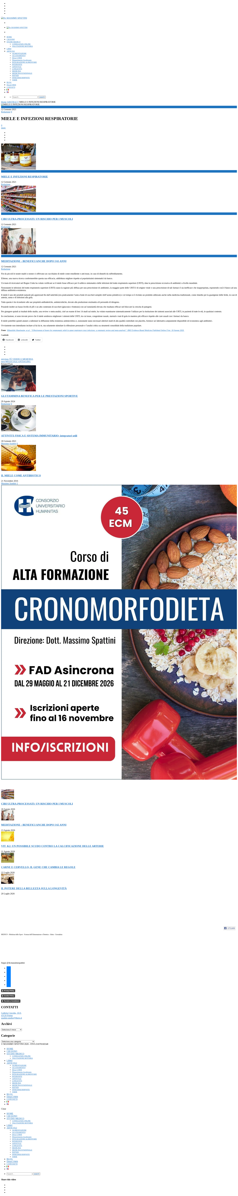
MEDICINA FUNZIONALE (22, 73)
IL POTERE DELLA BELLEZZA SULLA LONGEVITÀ (34, 888)
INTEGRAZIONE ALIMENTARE (24, 62)
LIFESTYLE (16, 67)
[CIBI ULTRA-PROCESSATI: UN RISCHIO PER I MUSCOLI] (7, 798)
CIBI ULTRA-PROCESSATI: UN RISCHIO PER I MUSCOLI (37, 219)
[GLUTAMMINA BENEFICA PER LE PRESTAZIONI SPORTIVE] (18, 390)
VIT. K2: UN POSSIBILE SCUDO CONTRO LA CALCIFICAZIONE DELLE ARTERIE (52, 846)
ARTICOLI (11, 51)
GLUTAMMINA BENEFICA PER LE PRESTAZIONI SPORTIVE (39, 396)
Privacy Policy (9, 991)
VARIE (14, 80)
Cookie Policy (9, 996)
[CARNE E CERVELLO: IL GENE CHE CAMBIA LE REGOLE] (7, 862)
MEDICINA (16, 71)
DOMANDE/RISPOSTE (21, 78)
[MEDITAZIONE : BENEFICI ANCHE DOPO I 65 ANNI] (7, 819)
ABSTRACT (13, 102)
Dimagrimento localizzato (22, 60)
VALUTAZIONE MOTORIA (22, 46)
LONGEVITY (17, 69)
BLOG (9, 82)
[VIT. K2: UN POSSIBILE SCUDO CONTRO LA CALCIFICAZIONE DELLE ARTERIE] (7, 841)
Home (3, 102)
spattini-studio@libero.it (11, 1018)
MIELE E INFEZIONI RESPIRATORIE (24, 176)
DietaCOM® (11, 85)
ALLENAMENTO (18, 56)
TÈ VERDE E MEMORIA (17, 359)
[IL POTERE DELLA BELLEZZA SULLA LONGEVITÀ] (7, 883)
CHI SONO (11, 39)
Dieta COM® (17, 58)
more (3, 128)
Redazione (5, 112)
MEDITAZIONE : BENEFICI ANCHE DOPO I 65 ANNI (33, 261)
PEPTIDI (15, 75)
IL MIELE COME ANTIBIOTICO (21, 475)
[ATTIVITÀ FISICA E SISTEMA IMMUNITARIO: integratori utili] (18, 430)
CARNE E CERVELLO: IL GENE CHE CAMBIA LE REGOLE (38, 867)
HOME (9, 37)
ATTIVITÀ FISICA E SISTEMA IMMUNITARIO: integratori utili (39, 435)
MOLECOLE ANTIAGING (16, 361)
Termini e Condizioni (11, 1001)
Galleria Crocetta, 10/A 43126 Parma (11, 1014)
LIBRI (9, 49)
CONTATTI (11, 87)
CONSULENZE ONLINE (21, 44)
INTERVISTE (17, 64)
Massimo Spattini (8, 443)
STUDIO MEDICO (13, 42)
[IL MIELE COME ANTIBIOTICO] (18, 470)
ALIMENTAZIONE (19, 53)
